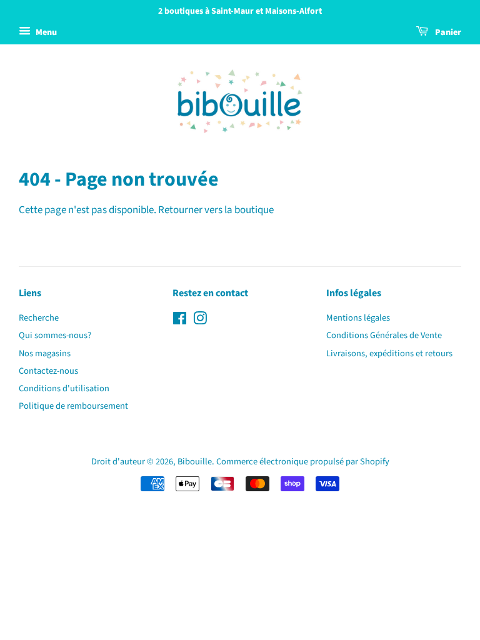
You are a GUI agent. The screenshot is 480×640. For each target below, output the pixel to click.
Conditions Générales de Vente (384, 335)
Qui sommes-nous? (55, 335)
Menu (45, 32)
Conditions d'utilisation (64, 388)
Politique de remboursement (73, 405)
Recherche (39, 317)
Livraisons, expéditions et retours (389, 353)
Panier (447, 32)
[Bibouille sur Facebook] (179, 321)
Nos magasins (45, 353)
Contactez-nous (48, 371)
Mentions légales (358, 317)
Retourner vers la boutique (216, 210)
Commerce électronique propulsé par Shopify (302, 461)
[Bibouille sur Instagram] (200, 321)
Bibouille (195, 461)
